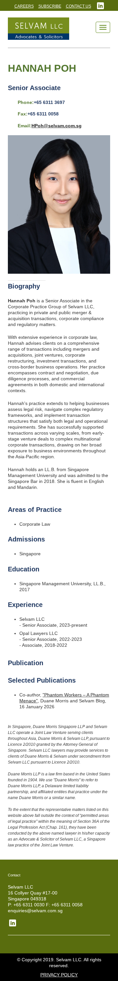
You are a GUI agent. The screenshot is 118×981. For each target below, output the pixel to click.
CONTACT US (78, 6)
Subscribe (49, 6)
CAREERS (24, 6)
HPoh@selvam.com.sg (56, 125)
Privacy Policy (59, 974)
